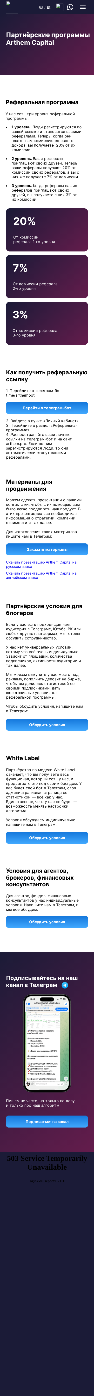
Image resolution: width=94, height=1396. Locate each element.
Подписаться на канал (47, 1121)
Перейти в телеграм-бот (47, 407)
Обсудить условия (47, 724)
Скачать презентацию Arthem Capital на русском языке (41, 564)
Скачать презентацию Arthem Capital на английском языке (41, 575)
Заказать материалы (47, 549)
